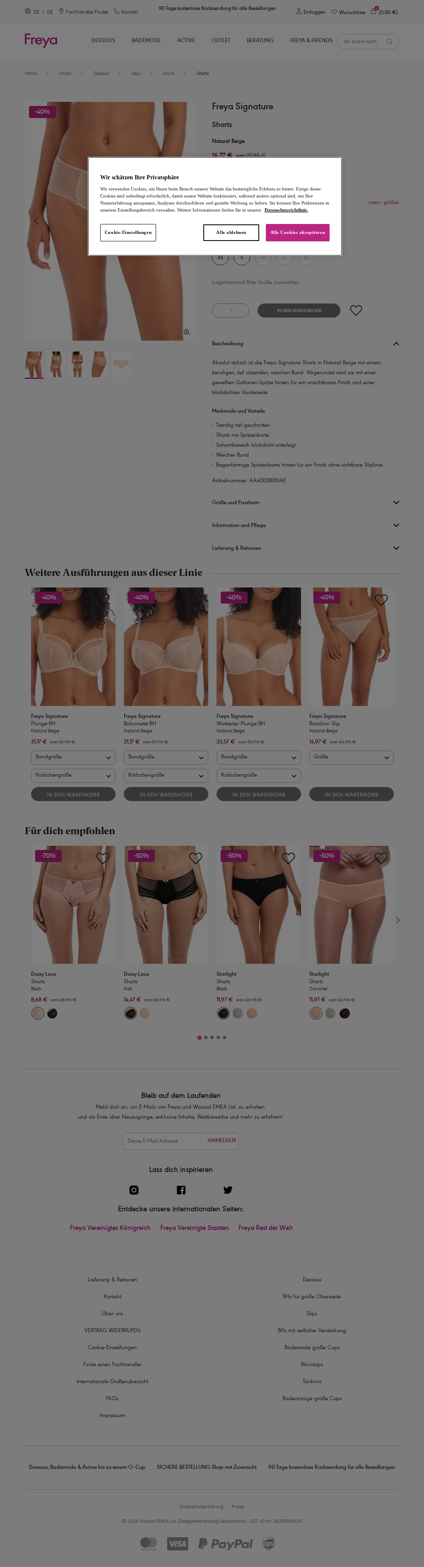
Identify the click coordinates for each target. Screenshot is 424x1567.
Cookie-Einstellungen (128, 232)
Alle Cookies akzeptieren (297, 232)
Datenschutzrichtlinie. (286, 209)
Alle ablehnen (231, 232)
